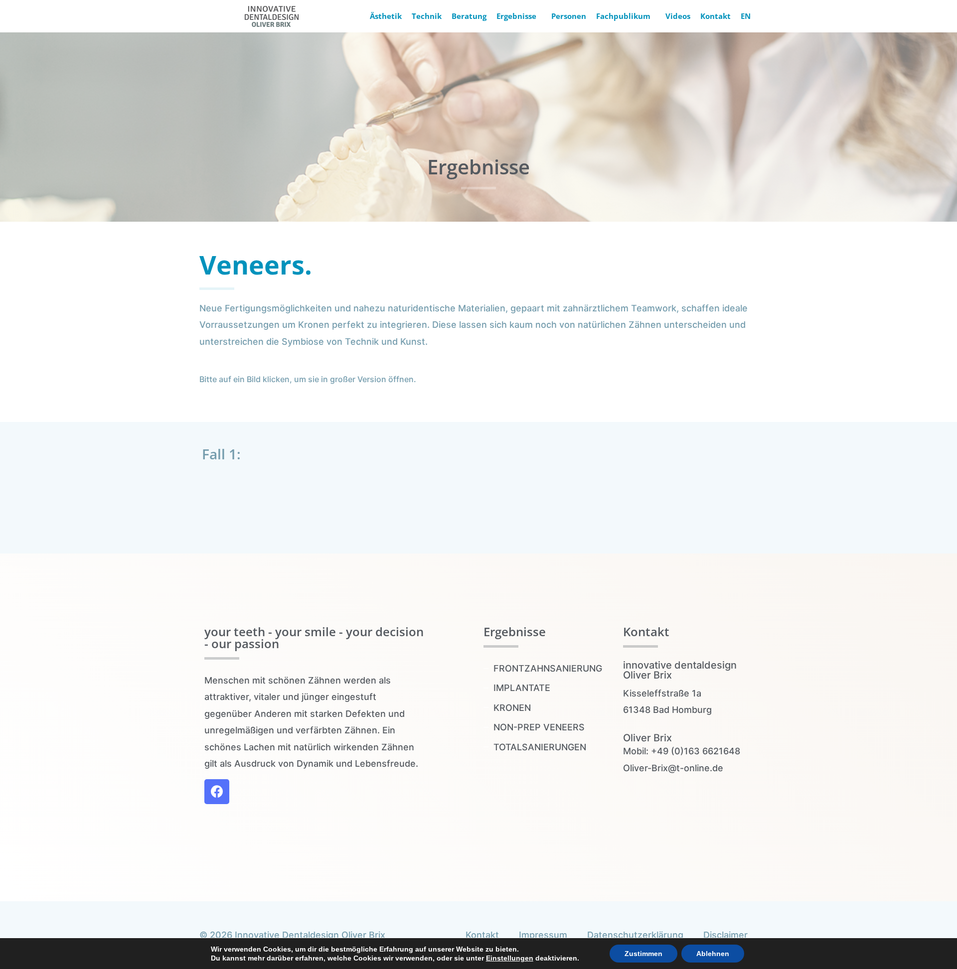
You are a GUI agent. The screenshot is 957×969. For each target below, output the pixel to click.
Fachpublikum (623, 16)
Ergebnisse (516, 16)
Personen (568, 16)
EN (746, 16)
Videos (677, 16)
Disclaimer (725, 935)
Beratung (469, 16)
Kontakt (715, 16)
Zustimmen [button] (643, 954)
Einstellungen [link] (509, 958)
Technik (427, 16)
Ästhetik (386, 16)
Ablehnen (712, 954)
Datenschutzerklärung (635, 935)
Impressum (543, 935)
